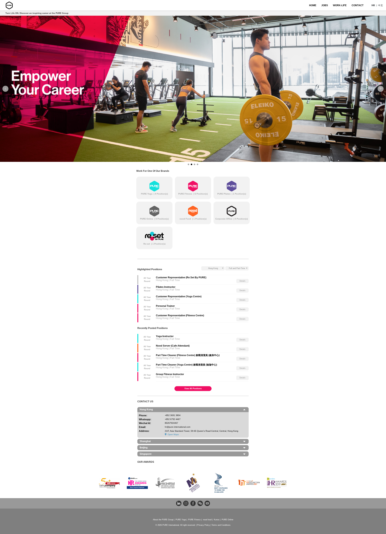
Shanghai (145, 441)
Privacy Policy (203, 525)
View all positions (193, 388)
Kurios (216, 519)
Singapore (146, 454)
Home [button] (312, 5)
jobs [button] (324, 5)
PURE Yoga (181, 519)
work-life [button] (340, 5)
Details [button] (242, 281)
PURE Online (227, 519)
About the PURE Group (163, 519)
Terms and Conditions (221, 525)
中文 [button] (380, 5)
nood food (207, 519)
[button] (373, 5)
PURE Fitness (194, 519)
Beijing (144, 447)
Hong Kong (146, 409)
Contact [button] (358, 5)
